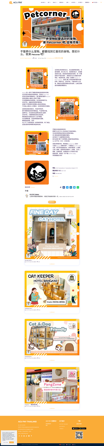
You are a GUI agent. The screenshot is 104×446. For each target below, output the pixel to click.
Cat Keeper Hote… (28, 308)
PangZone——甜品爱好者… (31, 405)
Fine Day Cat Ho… (28, 260)
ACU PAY (43, 2)
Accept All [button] (11, 442)
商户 (49, 2)
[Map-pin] (31, 436)
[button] (101, 2)
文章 (67, 2)
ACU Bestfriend (49, 58)
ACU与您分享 (56, 58)
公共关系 (73, 2)
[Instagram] (22, 436)
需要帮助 (87, 2)
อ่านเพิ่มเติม (52, 264)
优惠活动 (61, 2)
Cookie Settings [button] (5, 442)
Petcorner (33, 187)
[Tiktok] (26, 436)
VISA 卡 (54, 2)
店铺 (61, 58)
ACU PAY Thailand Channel (25, 58)
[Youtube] (29, 436)
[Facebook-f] (19, 436)
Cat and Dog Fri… (28, 356)
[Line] (24, 436)
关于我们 (80, 2)
